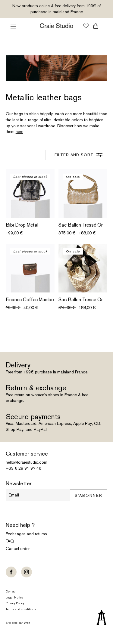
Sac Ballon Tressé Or (80, 225)
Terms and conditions (21, 609)
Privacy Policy (15, 603)
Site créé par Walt (18, 622)
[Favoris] (86, 26)
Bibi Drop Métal (22, 225)
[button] (13, 26)
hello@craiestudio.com (26, 462)
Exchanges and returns (26, 533)
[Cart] (95, 26)
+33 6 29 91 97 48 (23, 468)
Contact (11, 591)
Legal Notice (14, 597)
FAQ (10, 541)
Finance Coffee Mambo (30, 299)
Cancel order (18, 548)
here (19, 131)
